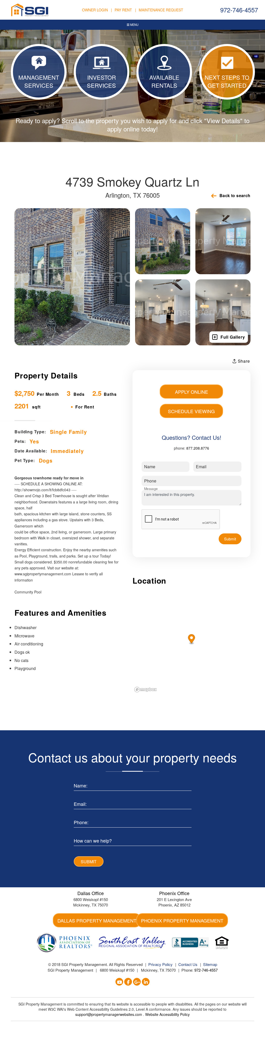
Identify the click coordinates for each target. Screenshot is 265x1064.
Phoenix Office (174, 893)
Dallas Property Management (96, 920)
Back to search (235, 195)
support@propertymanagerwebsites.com (109, 1014)
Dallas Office (90, 893)
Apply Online (191, 391)
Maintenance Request (161, 9)
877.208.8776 (197, 448)
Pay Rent (123, 9)
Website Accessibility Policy (167, 1014)
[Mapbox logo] (145, 690)
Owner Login (95, 9)
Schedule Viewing (191, 411)
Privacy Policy (160, 964)
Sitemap (210, 964)
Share (243, 361)
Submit (230, 538)
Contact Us (187, 964)
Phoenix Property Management (182, 920)
